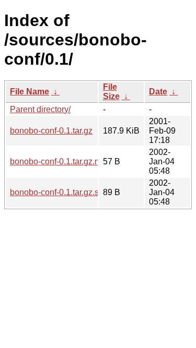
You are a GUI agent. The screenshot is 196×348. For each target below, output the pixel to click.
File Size (111, 91)
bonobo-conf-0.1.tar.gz (51, 130)
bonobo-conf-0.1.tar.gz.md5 (60, 161)
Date (158, 91)
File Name (29, 91)
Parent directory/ (40, 109)
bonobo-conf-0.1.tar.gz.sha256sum (74, 192)
